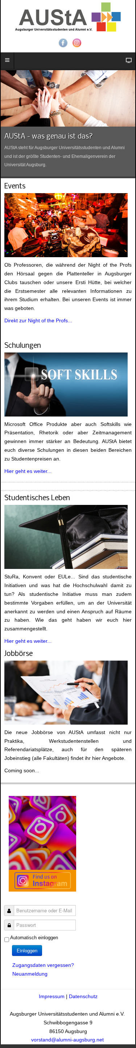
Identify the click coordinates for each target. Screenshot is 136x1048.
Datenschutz (83, 996)
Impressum (52, 996)
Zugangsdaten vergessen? (43, 965)
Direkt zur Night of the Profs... (38, 320)
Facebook (63, 43)
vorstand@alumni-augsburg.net (68, 1040)
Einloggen (27, 950)
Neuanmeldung (30, 974)
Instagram (77, 43)
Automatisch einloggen (34, 937)
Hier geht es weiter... (27, 471)
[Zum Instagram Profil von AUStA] (42, 843)
